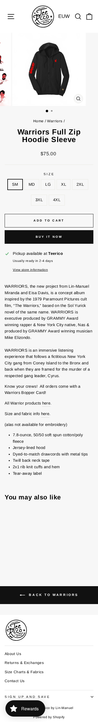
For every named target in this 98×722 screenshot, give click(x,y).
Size (49, 174)
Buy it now (49, 236)
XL (63, 184)
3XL (39, 200)
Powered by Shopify (49, 717)
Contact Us (15, 681)
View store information (30, 269)
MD (32, 184)
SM (15, 184)
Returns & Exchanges (24, 663)
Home (38, 121)
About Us (13, 654)
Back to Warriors (52, 595)
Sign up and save (27, 696)
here (46, 403)
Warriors (54, 121)
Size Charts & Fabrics (24, 672)
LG (48, 184)
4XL (56, 200)
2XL (80, 184)
